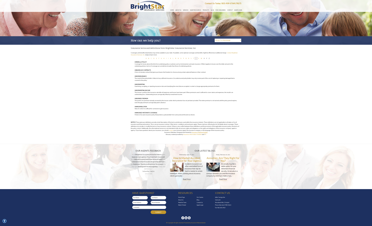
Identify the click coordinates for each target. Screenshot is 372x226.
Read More (187, 179)
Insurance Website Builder (200, 132)
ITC (205, 134)
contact (171, 130)
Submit (158, 212)
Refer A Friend (182, 205)
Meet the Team (182, 202)
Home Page (181, 197)
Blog (198, 200)
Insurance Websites (170, 132)
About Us (180, 200)
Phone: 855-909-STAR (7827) (223, 205)
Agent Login (200, 205)
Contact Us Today (212, 3)
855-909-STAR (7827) (231, 3)
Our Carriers (200, 197)
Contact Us (200, 202)
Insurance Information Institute (192, 134)
